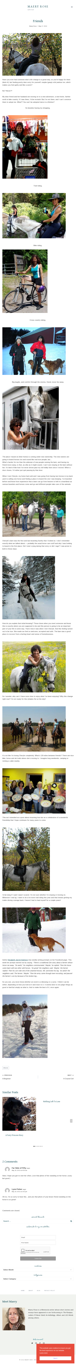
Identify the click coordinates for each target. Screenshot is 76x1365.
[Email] (44, 1343)
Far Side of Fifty (19, 1168)
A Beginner (7, 1077)
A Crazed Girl (68, 1077)
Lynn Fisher (17, 1189)
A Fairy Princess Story (14, 1135)
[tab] (34, 1146)
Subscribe (38, 1258)
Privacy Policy (49, 1290)
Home (23, 1290)
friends (5, 1068)
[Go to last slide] (5, 1121)
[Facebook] (40, 1343)
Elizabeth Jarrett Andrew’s (18, 960)
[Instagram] (36, 1343)
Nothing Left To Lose (51, 1101)
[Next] (71, 1121)
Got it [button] (55, 1358)
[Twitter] (32, 1343)
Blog (38, 1290)
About (31, 1290)
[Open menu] (72, 6)
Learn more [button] (44, 1353)
